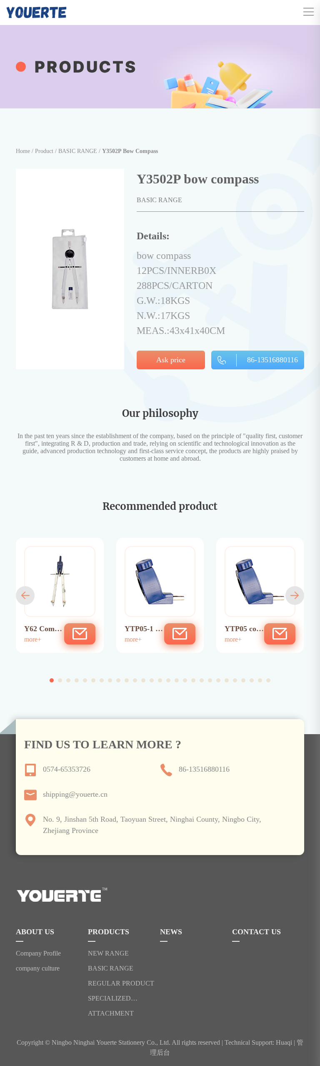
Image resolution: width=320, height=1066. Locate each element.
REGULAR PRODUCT (121, 983)
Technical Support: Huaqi (258, 1042)
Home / (25, 151)
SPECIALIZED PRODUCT (109, 998)
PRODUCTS (108, 932)
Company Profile (38, 953)
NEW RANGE (108, 953)
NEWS (171, 932)
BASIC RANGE (110, 968)
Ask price (170, 360)
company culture (38, 968)
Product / (46, 151)
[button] (25, 595)
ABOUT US (35, 932)
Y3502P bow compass (130, 151)
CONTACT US (256, 932)
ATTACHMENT (111, 1013)
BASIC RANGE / (80, 151)
